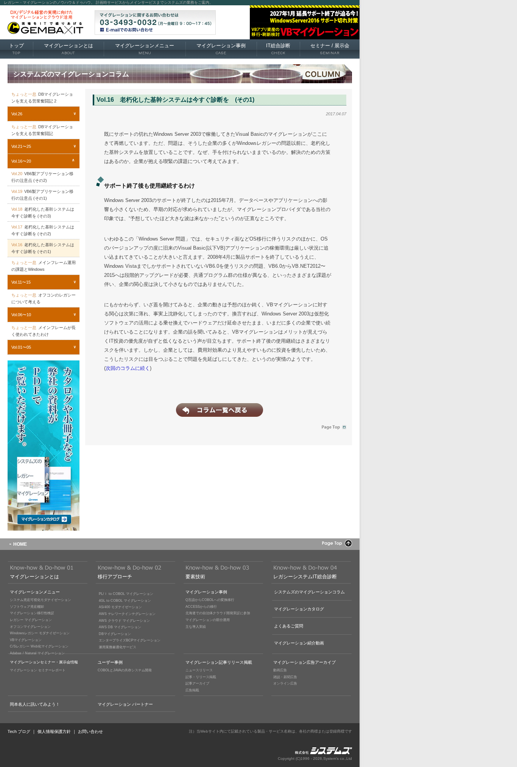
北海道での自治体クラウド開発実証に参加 (217, 613)
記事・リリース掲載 (200, 677)
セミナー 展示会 (329, 49)
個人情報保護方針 (54, 731)
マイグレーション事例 (221, 49)
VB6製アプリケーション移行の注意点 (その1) (42, 194)
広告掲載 (192, 690)
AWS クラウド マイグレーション (124, 621)
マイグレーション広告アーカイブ (304, 662)
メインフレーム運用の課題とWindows (43, 266)
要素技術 (195, 576)
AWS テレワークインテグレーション (127, 614)
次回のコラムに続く (128, 368)
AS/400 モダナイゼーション (120, 607)
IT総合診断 (278, 49)
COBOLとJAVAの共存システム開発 (125, 670)
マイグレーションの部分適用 (207, 620)
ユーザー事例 (110, 662)
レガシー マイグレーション (31, 620)
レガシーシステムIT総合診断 (305, 576)
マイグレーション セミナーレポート (37, 670)
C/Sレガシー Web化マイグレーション (39, 646)
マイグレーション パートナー (125, 704)
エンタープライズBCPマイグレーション (129, 640)
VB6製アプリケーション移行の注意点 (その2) (42, 177)
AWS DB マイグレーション (120, 627)
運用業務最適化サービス (117, 647)
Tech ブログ (19, 731)
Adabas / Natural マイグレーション (37, 653)
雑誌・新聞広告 (285, 677)
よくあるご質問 (288, 626)
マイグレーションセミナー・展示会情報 (44, 662)
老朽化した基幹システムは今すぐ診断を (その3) (42, 212)
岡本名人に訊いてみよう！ (35, 704)
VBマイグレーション (26, 640)
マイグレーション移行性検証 (32, 613)
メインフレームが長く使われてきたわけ (43, 331)
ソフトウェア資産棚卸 (27, 607)
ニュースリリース (199, 670)
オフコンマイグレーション (30, 627)
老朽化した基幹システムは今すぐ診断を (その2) (42, 230)
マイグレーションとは (68, 49)
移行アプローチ (115, 576)
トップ (16, 49)
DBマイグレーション (115, 634)
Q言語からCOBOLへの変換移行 (209, 600)
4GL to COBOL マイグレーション (125, 600)
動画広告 (280, 670)
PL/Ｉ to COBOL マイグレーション (126, 594)
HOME (20, 544)
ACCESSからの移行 (201, 607)
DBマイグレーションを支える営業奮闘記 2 (42, 97)
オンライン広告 (285, 683)
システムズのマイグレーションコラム (309, 592)
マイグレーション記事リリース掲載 (218, 662)
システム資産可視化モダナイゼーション (40, 600)
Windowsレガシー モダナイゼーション (40, 633)
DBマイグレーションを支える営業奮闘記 (42, 130)
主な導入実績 (195, 627)
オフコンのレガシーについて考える (43, 298)
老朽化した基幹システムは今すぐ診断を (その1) (42, 248)
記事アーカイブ (197, 683)
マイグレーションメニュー (144, 49)
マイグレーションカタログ (299, 609)
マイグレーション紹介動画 (299, 643)
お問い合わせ (90, 731)
